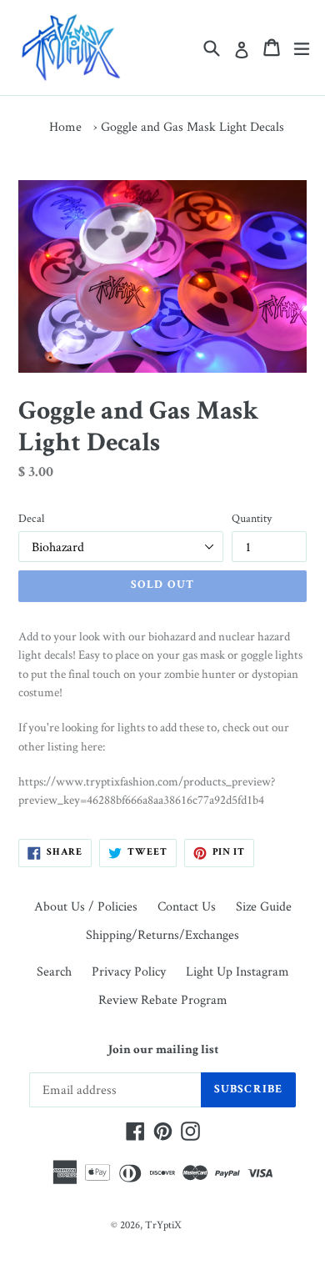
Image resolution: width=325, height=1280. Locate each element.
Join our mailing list (162, 1050)
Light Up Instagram (237, 971)
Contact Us (187, 906)
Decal (31, 517)
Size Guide (264, 906)
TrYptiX (163, 1224)
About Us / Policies (86, 906)
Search (54, 971)
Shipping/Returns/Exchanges (162, 934)
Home (65, 126)
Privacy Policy (129, 971)
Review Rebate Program (163, 999)
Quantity (252, 517)
